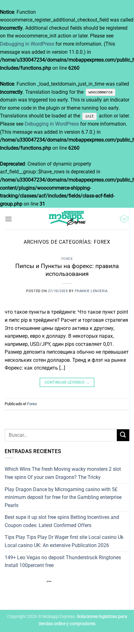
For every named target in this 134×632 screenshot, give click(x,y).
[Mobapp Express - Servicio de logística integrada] (67, 219)
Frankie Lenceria (91, 291)
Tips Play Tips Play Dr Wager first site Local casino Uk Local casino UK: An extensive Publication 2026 (64, 541)
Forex (67, 259)
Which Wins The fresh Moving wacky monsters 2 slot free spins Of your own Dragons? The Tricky (63, 473)
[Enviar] (123, 435)
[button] (8, 218)
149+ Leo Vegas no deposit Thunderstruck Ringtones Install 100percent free (63, 562)
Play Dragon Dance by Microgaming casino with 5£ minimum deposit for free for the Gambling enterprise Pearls (63, 497)
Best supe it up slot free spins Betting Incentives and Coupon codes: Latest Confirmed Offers (62, 521)
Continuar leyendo (67, 382)
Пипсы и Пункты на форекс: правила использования (67, 269)
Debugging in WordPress (27, 44)
